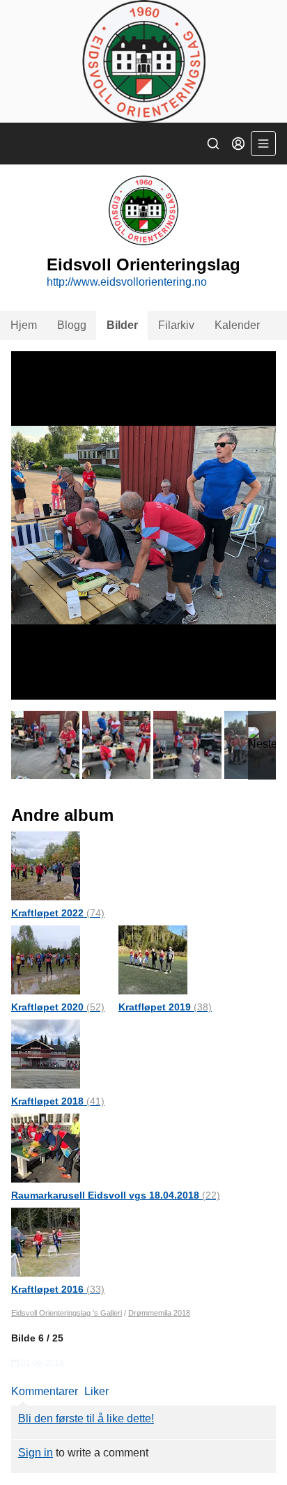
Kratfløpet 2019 (165, 1007)
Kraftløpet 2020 (57, 1007)
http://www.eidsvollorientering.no (127, 282)
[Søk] (213, 143)
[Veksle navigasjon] (263, 143)
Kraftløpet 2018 (57, 1101)
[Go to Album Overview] (45, 865)
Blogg (71, 325)
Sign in (35, 1453)
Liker (96, 1391)
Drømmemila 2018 (159, 1313)
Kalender (237, 325)
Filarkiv (176, 325)
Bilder (122, 325)
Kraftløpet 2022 (57, 912)
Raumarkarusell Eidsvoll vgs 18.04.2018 (115, 1195)
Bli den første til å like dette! (86, 1418)
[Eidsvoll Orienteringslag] (143, 61)
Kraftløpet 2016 (57, 1289)
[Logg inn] (238, 143)
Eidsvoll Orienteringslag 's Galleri (66, 1313)
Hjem (23, 325)
